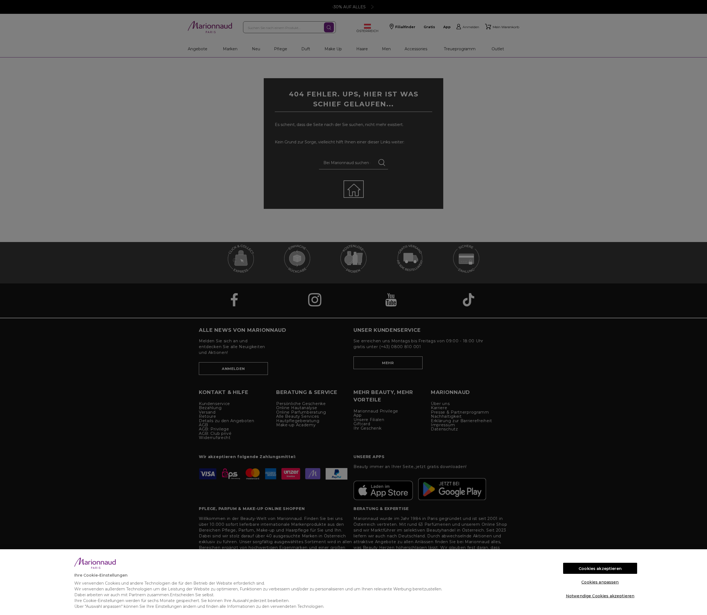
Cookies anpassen (600, 582)
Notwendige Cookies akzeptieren (600, 595)
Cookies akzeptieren (600, 568)
